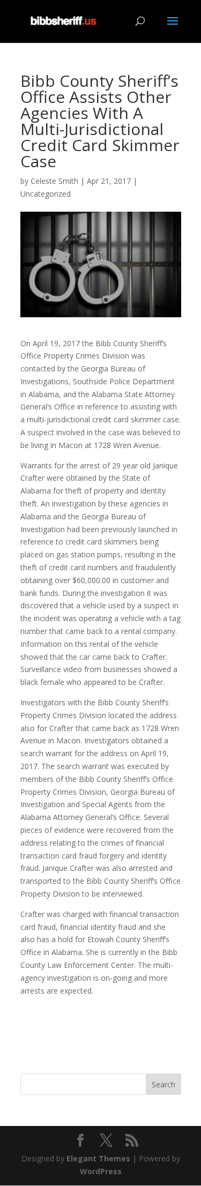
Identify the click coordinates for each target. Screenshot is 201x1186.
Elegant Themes (98, 1158)
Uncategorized (45, 194)
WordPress (101, 1171)
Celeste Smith (54, 181)
